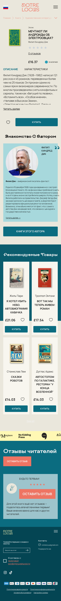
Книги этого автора (30, 231)
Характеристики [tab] (36, 69)
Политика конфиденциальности (42, 589)
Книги (18, 18)
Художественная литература (38, 18)
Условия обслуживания (22, 592)
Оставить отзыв (17, 461)
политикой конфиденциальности (19, 562)
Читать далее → (13, 217)
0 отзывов (34, 53)
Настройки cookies (41, 592)
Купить (36, 122)
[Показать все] (56, 18)
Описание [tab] (10, 69)
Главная (7, 18)
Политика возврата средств (17, 589)
